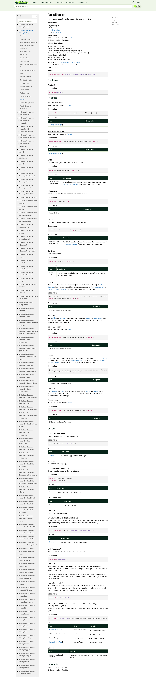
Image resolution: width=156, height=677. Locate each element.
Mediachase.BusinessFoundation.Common (26, 364)
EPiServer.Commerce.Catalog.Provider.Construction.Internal (26, 129)
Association (23, 36)
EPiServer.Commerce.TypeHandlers (28, 286)
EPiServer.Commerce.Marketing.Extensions (26, 181)
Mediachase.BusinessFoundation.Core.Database (28, 396)
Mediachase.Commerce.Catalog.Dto (27, 607)
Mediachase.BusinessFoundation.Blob (26, 315)
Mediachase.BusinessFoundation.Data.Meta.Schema (26, 489)
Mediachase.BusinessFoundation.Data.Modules (27, 497)
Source (62, 318)
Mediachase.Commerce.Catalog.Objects (27, 660)
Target (88, 318)
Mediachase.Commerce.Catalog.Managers (27, 654)
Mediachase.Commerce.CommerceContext (27, 672)
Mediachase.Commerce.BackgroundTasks (27, 577)
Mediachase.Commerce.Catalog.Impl (27, 631)
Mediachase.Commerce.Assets (27, 553)
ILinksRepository (25, 77)
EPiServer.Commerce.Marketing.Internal (26, 187)
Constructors (116, 18)
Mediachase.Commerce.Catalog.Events (27, 613)
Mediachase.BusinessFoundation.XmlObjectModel (28, 544)
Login (138, 2)
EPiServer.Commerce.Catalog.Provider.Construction (26, 120)
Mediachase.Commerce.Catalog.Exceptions (27, 619)
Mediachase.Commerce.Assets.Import (27, 565)
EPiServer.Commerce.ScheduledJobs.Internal (27, 250)
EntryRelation (24, 58)
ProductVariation (25, 96)
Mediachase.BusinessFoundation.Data (26, 402)
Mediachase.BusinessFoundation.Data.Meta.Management (26, 464)
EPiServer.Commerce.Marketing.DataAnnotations (28, 175)
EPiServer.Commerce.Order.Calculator (28, 202)
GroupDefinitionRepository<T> (29, 66)
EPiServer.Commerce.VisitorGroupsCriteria (28, 297)
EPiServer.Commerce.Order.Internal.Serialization (28, 220)
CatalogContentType (55, 124)
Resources (82, 2)
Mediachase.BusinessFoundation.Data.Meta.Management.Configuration (28, 472)
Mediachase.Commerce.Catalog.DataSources (27, 601)
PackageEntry (24, 93)
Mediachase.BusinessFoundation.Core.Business (28, 382)
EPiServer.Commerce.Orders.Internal (26, 226)
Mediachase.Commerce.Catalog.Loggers (27, 649)
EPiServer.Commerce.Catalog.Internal (26, 26)
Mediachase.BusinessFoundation (26, 309)
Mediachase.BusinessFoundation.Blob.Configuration (26, 339)
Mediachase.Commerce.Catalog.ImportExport (27, 637)
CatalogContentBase (70, 184)
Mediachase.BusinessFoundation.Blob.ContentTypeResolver (27, 348)
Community (70, 2)
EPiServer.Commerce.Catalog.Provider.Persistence (26, 143)
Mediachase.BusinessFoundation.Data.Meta (26, 448)
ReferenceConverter (55, 630)
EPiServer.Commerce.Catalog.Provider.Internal (27, 136)
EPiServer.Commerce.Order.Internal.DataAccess (28, 214)
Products (35, 2)
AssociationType (25, 51)
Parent (69, 134)
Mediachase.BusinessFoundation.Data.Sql (26, 503)
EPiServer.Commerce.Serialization (26, 262)
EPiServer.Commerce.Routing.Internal (26, 238)
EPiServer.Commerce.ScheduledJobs (26, 244)
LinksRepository (25, 83)
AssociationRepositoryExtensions (27, 47)
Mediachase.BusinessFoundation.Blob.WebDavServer (27, 356)
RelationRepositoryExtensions (26, 107)
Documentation (47, 2)
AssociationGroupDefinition (28, 42)
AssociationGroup (25, 39)
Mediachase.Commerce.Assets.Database (27, 559)
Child (69, 105)
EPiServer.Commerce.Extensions (26, 151)
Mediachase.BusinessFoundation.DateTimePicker (28, 526)
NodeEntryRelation (26, 86)
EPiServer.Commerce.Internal (26, 163)
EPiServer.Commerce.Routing (26, 232)
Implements (115, 24)
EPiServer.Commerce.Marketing (26, 169)
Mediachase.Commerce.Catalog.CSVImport (27, 589)
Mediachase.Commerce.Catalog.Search (27, 666)
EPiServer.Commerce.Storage (26, 280)
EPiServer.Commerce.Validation (26, 292)
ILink (21, 73)
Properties (115, 20)
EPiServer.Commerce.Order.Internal (28, 208)
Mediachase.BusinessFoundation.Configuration (27, 370)
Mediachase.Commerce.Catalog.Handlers (27, 625)
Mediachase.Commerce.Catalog (27, 583)
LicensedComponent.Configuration (26, 303)
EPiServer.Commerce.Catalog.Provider (26, 113)
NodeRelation (24, 90)
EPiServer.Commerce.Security (26, 256)
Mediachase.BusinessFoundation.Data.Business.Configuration (28, 415)
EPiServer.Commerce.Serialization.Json (26, 268)
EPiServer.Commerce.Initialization (26, 157)
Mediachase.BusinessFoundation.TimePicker (26, 538)
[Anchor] (47, 80)
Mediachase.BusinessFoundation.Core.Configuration (26, 389)
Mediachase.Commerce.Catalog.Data (27, 595)
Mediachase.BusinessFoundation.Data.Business (28, 408)
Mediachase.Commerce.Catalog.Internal (27, 643)
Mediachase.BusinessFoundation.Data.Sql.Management (26, 510)
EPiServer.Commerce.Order (28, 197)
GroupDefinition (25, 61)
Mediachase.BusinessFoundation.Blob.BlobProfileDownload (28, 322)
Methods (114, 22)
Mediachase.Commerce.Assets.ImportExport (27, 571)
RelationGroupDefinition (27, 103)
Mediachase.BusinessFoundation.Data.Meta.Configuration (26, 455)
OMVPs (59, 2)
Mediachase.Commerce (27, 548)
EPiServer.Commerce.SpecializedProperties (26, 274)
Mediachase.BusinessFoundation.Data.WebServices (26, 518)
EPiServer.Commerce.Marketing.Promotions (26, 193)
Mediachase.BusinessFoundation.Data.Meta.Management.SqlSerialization (28, 481)
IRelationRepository (26, 80)
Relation (22, 99)
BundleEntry (24, 54)
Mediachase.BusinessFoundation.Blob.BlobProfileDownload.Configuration (28, 331)
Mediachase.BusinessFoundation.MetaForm (26, 532)
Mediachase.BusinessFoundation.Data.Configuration (26, 432)
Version (19, 16)
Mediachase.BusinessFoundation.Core (26, 376)
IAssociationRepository (27, 70)
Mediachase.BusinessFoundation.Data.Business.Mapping (28, 424)
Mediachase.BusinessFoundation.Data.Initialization (26, 441)
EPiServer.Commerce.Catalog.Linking (26, 32)
